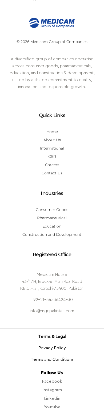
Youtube (52, 407)
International (52, 148)
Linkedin (52, 398)
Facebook (52, 381)
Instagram (52, 390)
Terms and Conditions (52, 359)
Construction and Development (51, 234)
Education (51, 226)
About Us (52, 140)
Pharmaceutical (52, 218)
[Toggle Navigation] (97, 12)
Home (52, 131)
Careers (52, 164)
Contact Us (52, 173)
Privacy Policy (52, 348)
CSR (52, 156)
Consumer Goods (52, 209)
